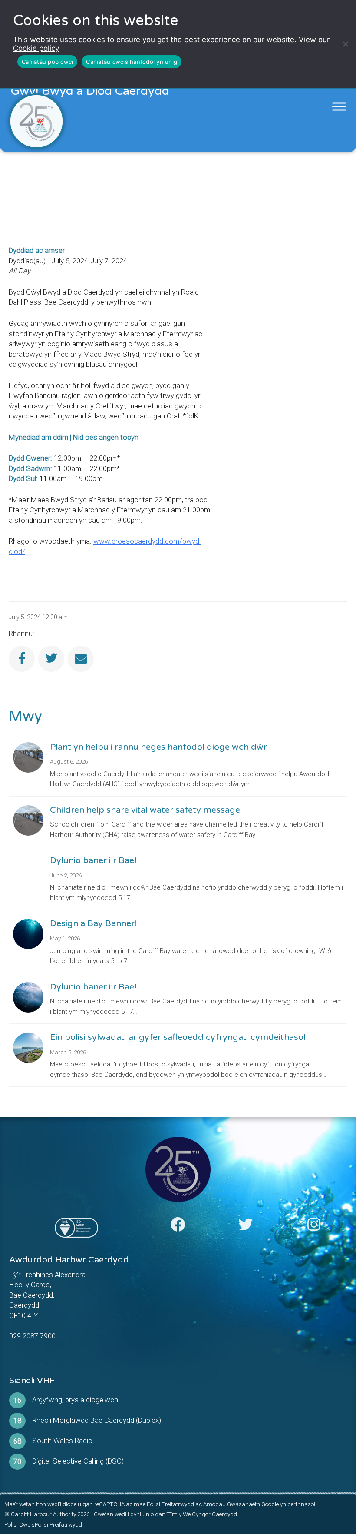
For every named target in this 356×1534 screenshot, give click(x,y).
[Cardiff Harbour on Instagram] (313, 1227)
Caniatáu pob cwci (47, 61)
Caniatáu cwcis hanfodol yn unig (131, 61)
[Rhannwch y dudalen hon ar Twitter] (51, 659)
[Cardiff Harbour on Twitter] (246, 1227)
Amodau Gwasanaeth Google (241, 1504)
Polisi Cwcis (19, 1524)
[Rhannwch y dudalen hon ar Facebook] (22, 659)
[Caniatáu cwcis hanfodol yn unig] (345, 44)
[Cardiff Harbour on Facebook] (178, 1227)
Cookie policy (36, 48)
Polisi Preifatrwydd (170, 1504)
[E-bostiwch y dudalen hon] (81, 659)
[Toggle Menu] (339, 106)
